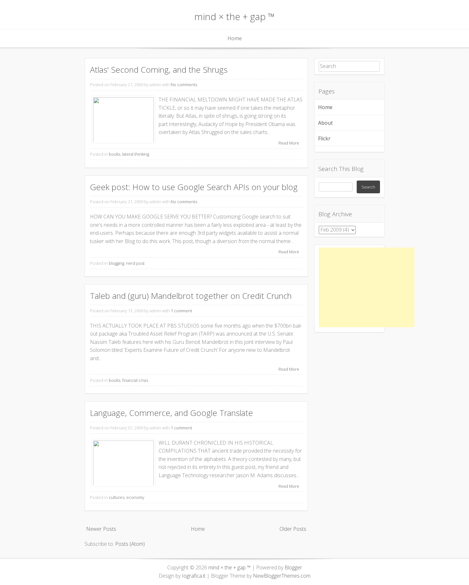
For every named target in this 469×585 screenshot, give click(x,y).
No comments (184, 84)
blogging (116, 263)
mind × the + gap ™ (234, 16)
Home (234, 38)
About (325, 122)
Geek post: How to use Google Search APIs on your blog (194, 187)
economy (135, 497)
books (114, 154)
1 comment (181, 311)
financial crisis (135, 380)
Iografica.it (193, 575)
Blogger (293, 567)
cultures (116, 497)
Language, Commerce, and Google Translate (171, 412)
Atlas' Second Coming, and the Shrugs (158, 69)
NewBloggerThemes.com (281, 575)
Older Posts (292, 528)
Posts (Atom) (130, 543)
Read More (289, 143)
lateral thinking (135, 154)
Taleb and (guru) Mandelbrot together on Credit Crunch (191, 295)
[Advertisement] (366, 287)
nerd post (135, 263)
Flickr (324, 138)
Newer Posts (101, 528)
